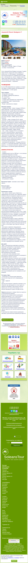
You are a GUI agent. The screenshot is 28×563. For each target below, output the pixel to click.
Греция (4, 488)
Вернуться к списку (7, 319)
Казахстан (5, 506)
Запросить (5, 36)
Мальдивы (5, 516)
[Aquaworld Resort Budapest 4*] (13, 48)
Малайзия (5, 518)
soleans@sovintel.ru (21, 24)
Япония (4, 530)
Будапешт (7, 60)
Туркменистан (6, 527)
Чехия (4, 493)
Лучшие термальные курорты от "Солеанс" (12, 538)
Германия (5, 487)
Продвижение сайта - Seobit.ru (14, 543)
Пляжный (20, 361)
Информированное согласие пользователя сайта (14, 427)
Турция (4, 529)
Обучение (7, 376)
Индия (4, 507)
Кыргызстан (5, 504)
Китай (3, 512)
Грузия (4, 502)
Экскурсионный (7, 369)
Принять (14, 561)
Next (23, 57)
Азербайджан (6, 482)
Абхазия (4, 470)
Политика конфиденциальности (14, 423)
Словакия (5, 492)
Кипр (3, 510)
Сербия (4, 496)
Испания (4, 499)
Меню (5, 1)
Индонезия (5, 515)
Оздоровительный (8, 361)
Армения (4, 501)
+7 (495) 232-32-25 (19, 21)
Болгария (5, 484)
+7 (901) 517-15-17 (19, 23)
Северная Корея (6, 534)
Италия (4, 490)
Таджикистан (5, 524)
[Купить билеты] (14, 348)
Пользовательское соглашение (14, 425)
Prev (4, 57)
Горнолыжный (20, 369)
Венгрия (7, 63)
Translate (22, 5)
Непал (4, 513)
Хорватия (5, 498)
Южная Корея (6, 532)
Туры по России (20, 376)
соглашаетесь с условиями (13, 557)
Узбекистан (5, 471)
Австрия (4, 479)
